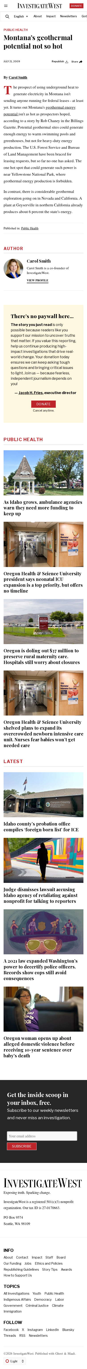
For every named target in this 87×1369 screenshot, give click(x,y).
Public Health (16, 30)
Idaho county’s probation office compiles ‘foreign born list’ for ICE (41, 826)
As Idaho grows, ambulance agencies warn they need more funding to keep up (43, 508)
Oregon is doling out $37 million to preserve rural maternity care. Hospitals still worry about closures (42, 656)
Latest (13, 761)
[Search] (7, 16)
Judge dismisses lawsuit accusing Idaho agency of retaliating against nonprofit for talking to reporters (40, 895)
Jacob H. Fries (31, 393)
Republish (58, 61)
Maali (71, 1353)
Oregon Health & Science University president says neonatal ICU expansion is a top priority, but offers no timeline (43, 582)
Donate (76, 5)
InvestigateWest (23, 1353)
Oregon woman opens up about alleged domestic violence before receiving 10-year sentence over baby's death (39, 1047)
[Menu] (7, 6)
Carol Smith (18, 77)
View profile (37, 280)
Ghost (59, 1353)
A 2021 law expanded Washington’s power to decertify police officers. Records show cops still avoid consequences (41, 969)
